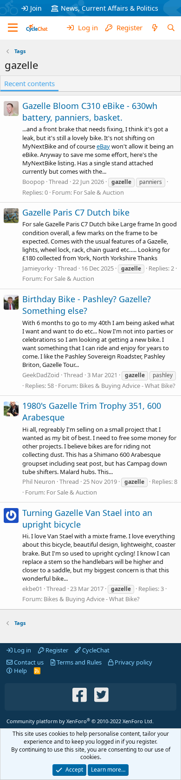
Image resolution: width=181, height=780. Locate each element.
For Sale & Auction (98, 192)
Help (20, 670)
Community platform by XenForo (80, 721)
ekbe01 (32, 588)
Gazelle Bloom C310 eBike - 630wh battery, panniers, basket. (89, 111)
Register (56, 650)
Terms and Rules (78, 662)
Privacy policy (132, 662)
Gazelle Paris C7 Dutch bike (75, 212)
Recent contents (29, 83)
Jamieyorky (37, 268)
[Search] (171, 27)
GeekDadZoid (40, 375)
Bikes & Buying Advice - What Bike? (127, 385)
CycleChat (95, 650)
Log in (22, 650)
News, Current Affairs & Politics (109, 8)
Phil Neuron (38, 481)
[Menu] (13, 28)
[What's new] (154, 27)
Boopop (33, 181)
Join (36, 8)
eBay (103, 146)
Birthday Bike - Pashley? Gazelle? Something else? (86, 304)
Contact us (28, 662)
